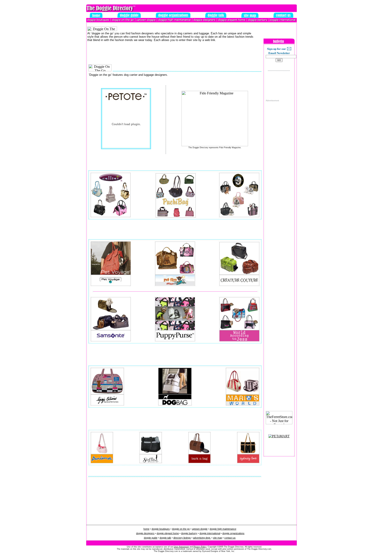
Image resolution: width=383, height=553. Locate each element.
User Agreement (181, 547)
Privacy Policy (199, 547)
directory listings (182, 537)
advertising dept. (202, 537)
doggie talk (165, 537)
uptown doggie (199, 529)
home (146, 529)
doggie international (209, 533)
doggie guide (150, 537)
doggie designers (145, 533)
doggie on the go (181, 529)
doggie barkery (189, 533)
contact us (230, 537)
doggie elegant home (168, 533)
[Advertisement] (279, 168)
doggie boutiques (161, 529)
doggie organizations (233, 533)
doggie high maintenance (223, 529)
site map (217, 537)
